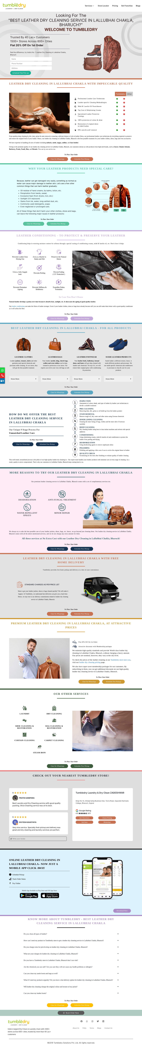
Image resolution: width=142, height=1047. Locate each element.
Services (88, 6)
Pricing (115, 6)
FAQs (84, 1028)
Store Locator (103, 6)
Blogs (138, 6)
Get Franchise (127, 6)
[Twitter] (98, 1021)
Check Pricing (107, 818)
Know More (15, 379)
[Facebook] (82, 1021)
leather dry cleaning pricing (90, 662)
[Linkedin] (103, 1021)
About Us (76, 1028)
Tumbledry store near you (120, 660)
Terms (92, 1028)
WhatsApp (107, 822)
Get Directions (84, 818)
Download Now (122, 911)
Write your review (18, 839)
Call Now (84, 822)
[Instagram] (92, 1021)
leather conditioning (18, 306)
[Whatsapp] (87, 1021)
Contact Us (108, 1028)
